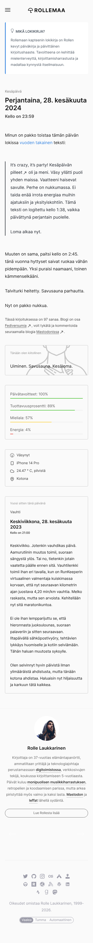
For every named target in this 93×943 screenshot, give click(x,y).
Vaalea (26, 920)
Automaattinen (60, 920)
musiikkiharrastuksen (67, 782)
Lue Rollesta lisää (46, 813)
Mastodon (74, 794)
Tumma (40, 920)
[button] (7, 10)
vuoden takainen (36, 142)
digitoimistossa (48, 770)
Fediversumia (16, 326)
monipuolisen (38, 782)
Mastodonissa (47, 332)
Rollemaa (49, 10)
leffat (33, 800)
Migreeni (14, 834)
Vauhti (15, 512)
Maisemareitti (78, 834)
